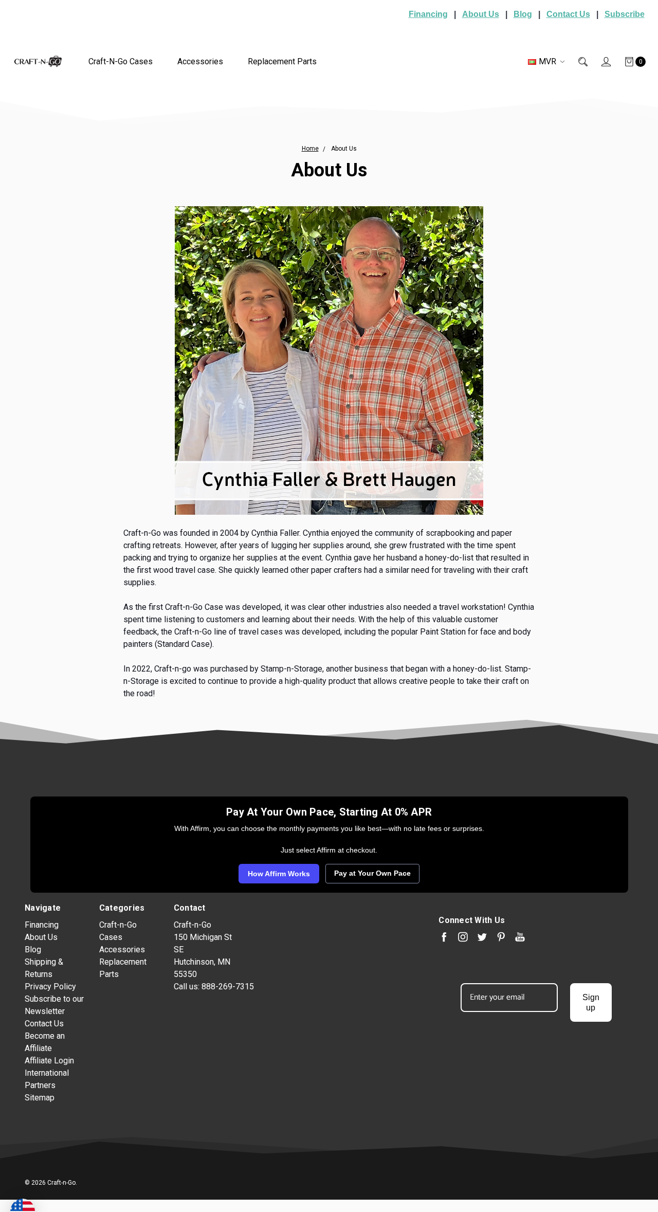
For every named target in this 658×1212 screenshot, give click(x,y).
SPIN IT (451, 713)
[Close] (501, 478)
